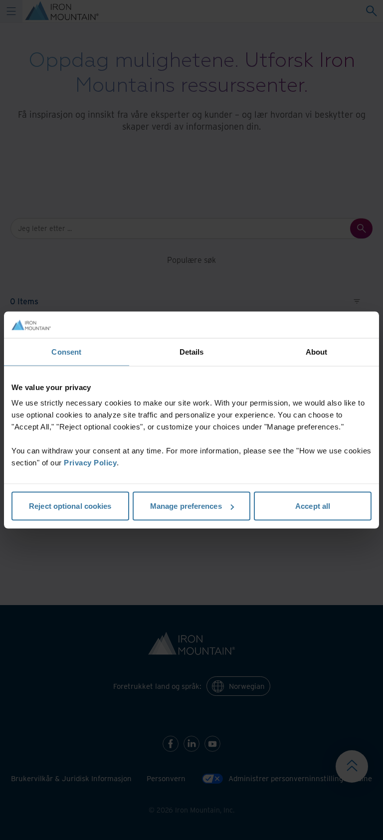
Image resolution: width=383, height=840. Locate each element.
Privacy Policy (90, 462)
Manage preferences (186, 506)
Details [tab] (192, 351)
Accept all (312, 506)
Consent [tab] (66, 351)
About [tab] (317, 351)
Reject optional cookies (70, 506)
